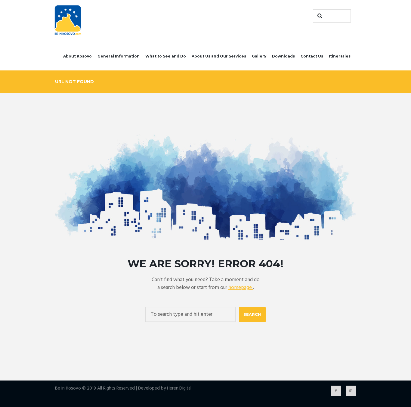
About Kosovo (77, 56)
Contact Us (312, 56)
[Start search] (319, 16)
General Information (118, 56)
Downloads (283, 56)
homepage (240, 288)
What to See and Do (165, 56)
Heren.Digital (179, 388)
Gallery (259, 56)
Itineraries (340, 56)
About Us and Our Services (219, 56)
